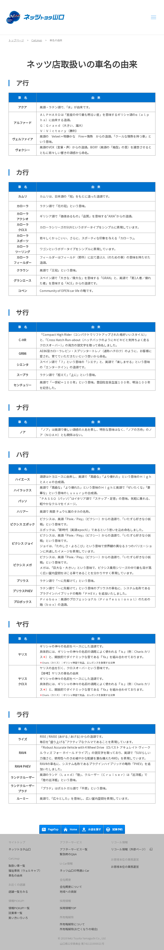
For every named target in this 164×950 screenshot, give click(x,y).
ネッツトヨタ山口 (20, 849)
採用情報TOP (68, 908)
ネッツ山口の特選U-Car (74, 870)
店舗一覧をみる (18, 892)
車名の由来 (15, 875)
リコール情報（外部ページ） (129, 849)
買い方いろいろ (18, 918)
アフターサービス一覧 (74, 849)
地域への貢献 (68, 892)
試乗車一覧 (15, 913)
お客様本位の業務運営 (125, 867)
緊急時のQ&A (68, 854)
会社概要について (71, 887)
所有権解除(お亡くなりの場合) (79, 929)
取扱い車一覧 (17, 866)
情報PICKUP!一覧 (19, 908)
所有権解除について (72, 924)
